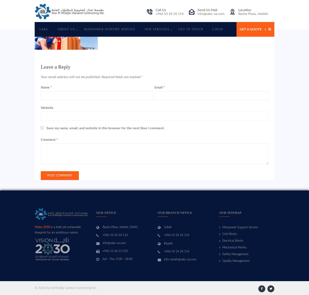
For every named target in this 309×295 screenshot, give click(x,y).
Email (159, 87)
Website (47, 108)
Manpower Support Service (109, 29)
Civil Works (229, 234)
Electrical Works (232, 240)
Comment (49, 139)
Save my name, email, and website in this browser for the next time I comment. (105, 128)
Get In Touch (190, 29)
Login (217, 29)
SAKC (43, 29)
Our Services (157, 29)
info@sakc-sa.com (211, 14)
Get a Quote (251, 29)
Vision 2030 (42, 227)
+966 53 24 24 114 (170, 14)
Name (46, 87)
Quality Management (236, 261)
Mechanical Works (234, 247)
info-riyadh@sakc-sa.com (180, 259)
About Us (66, 29)
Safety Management (235, 254)
